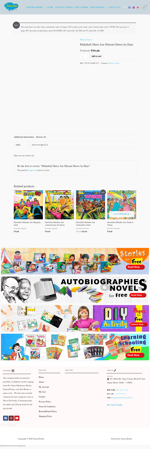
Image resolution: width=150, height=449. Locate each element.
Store (50, 7)
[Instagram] (133, 7)
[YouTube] (137, 7)
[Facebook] (129, 7)
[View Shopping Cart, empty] (143, 7)
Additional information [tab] (24, 136)
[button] (124, 7)
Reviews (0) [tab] (41, 136)
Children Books (34, 7)
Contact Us (114, 7)
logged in (32, 170)
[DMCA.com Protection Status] (8, 424)
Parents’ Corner (64, 7)
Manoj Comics (86, 39)
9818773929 (124, 390)
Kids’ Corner (81, 7)
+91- (118, 389)
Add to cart (96, 56)
